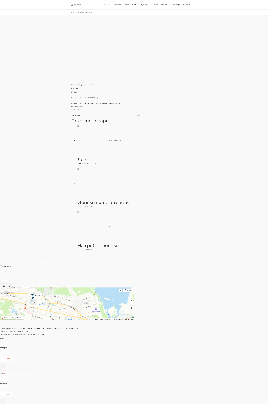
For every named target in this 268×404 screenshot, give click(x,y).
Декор (155, 5)
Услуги (164, 5)
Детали (79, 109)
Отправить (7, 358)
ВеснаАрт (176, 5)
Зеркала (117, 5)
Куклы (134, 5)
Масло (81, 106)
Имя (2, 338)
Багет (126, 5)
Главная (74, 85)
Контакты (187, 5)
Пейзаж (91, 85)
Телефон (4, 348)
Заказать (6, 394)
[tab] (136, 109)
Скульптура (144, 5)
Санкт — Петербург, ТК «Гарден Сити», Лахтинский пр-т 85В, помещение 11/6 (40, 263)
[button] (6, 286)
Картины (105, 5)
